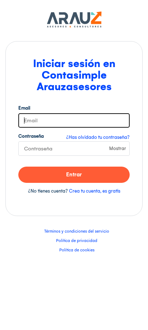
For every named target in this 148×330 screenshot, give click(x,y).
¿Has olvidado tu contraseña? (98, 137)
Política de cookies (76, 250)
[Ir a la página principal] (74, 26)
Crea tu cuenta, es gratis (94, 191)
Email (24, 108)
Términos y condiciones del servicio (76, 231)
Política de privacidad (76, 240)
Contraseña (31, 136)
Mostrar (117, 148)
